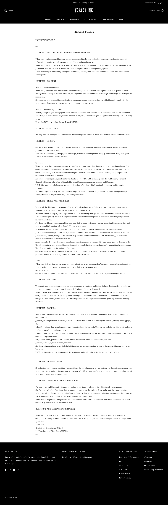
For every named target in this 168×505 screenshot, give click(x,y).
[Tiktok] (18, 470)
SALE (121, 19)
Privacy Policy (125, 478)
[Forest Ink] (84, 10)
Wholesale (148, 457)
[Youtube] (14, 470)
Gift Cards (123, 469)
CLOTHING (60, 19)
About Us (148, 461)
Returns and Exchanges (128, 457)
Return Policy (124, 474)
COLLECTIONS (90, 19)
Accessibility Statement (153, 469)
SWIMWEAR (74, 19)
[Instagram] (10, 470)
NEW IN (48, 19)
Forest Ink (13, 497)
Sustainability (149, 465)
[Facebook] (6, 470)
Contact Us (123, 465)
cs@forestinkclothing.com (81, 457)
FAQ (121, 461)
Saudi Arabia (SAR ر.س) (153, 3)
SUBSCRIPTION (107, 19)
